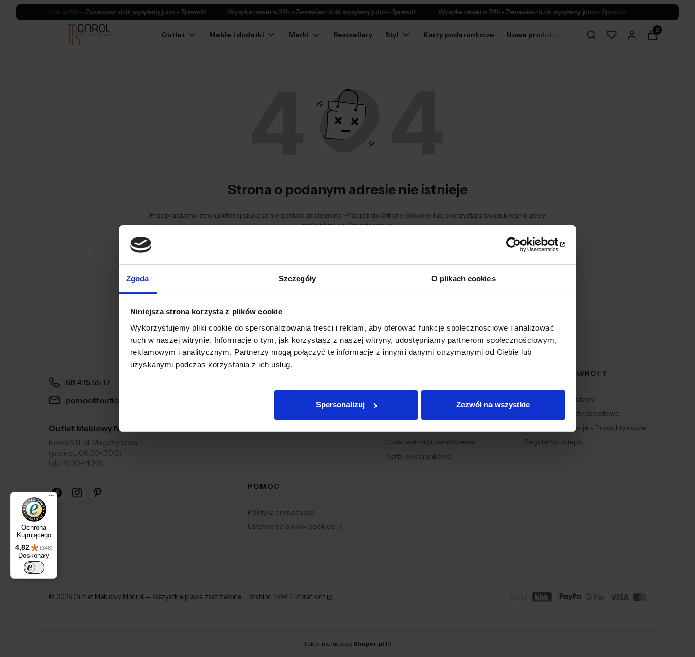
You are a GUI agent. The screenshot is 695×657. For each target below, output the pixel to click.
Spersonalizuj (340, 404)
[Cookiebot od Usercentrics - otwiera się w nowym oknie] (520, 244)
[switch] (34, 567)
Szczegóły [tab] (297, 278)
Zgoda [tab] (137, 278)
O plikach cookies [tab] (463, 278)
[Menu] (51, 498)
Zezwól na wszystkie (493, 404)
